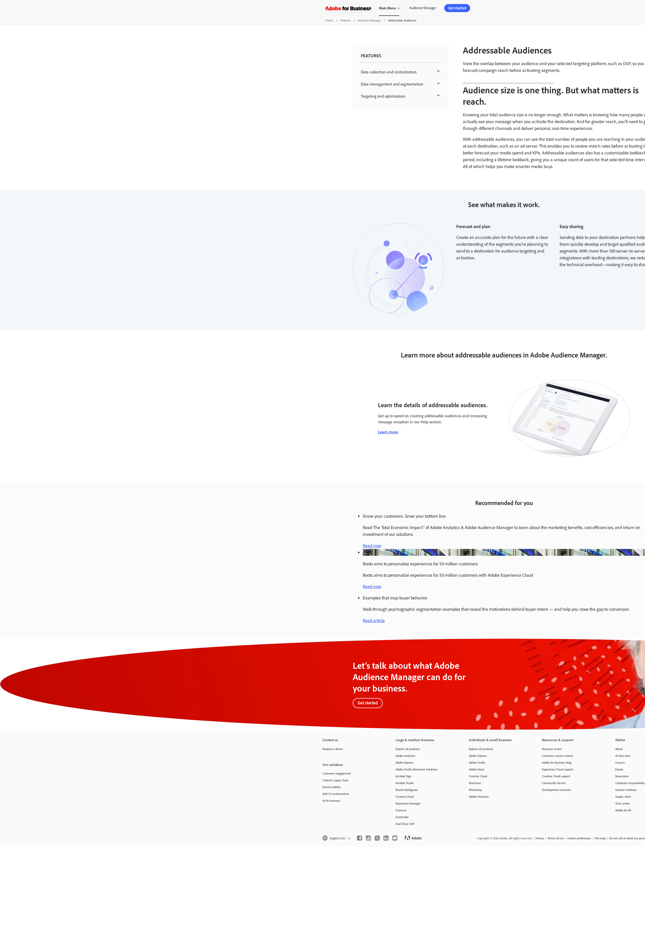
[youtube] (394, 838)
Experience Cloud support (557, 769)
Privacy (539, 838)
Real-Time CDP (405, 824)
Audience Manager (422, 8)
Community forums (554, 783)
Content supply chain (335, 780)
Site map (600, 838)
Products (345, 20)
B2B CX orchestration (335, 794)
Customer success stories (557, 756)
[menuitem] (401, 72)
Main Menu (387, 8)
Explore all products (408, 749)
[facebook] (359, 838)
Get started (457, 8)
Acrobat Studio (405, 783)
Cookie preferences (579, 838)
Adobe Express (404, 762)
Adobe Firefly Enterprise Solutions (416, 769)
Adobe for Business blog (556, 762)
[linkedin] (386, 838)
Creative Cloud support (556, 776)
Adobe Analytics (405, 756)
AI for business (331, 800)
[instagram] (368, 838)
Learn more (388, 431)
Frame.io (401, 810)
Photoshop (475, 790)
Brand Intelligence (407, 790)
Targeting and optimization (383, 96)
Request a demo (332, 749)
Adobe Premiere (479, 796)
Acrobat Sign (403, 776)
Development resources (556, 790)
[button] (335, 838)
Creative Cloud (405, 796)
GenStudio (402, 817)
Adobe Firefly (477, 762)
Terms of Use (556, 838)
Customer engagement (336, 773)
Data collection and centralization (389, 71)
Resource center (552, 749)
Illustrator (475, 783)
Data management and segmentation (392, 84)
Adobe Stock (476, 769)
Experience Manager (408, 803)
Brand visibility (331, 787)
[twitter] (377, 838)
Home (329, 20)
